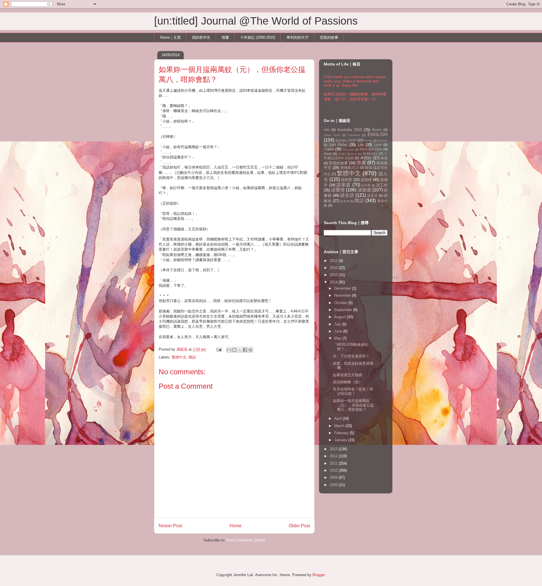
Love (378, 144)
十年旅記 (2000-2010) (257, 37)
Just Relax (338, 145)
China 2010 (332, 135)
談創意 (346, 180)
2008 (334, 485)
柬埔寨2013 (349, 167)
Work (328, 154)
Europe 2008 (346, 140)
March (340, 426)
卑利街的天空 (298, 37)
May (338, 338)
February (342, 433)
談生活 (347, 195)
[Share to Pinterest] (250, 350)
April (338, 418)
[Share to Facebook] (245, 350)
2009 (334, 477)
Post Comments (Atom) (245, 540)
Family (368, 140)
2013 (334, 449)
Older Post (299, 525)
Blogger (318, 575)
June (338, 331)
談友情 (366, 180)
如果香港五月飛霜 (347, 375)
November (343, 295)
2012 (334, 456)
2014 (334, 282)
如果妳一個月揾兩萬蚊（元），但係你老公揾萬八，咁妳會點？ (353, 405)
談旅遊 (364, 189)
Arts (327, 130)
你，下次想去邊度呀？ (351, 356)
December (343, 288)
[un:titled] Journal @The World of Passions (256, 21)
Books (377, 130)
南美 (384, 158)
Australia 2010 (349, 130)
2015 (334, 275)
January (341, 440)
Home (236, 525)
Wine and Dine (371, 149)
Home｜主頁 (170, 37)
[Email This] (229, 350)
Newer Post (170, 525)
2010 (334, 470)
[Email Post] (219, 349)
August (340, 317)
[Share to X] (239, 350)
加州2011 (370, 154)
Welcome (348, 149)
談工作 (382, 185)
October (341, 303)
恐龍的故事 (329, 37)
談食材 (344, 201)
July (338, 324)
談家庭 (343, 184)
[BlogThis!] (234, 350)
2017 (334, 261)
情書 (225, 37)
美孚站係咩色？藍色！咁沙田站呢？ (353, 391)
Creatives (354, 135)
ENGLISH (378, 134)
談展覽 (365, 185)
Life (361, 145)
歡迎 (368, 167)
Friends (383, 140)
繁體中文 (179, 357)
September (343, 310)
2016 (334, 268)
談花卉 (372, 195)
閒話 (192, 357)
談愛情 (338, 189)
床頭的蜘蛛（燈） (347, 382)
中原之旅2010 (347, 154)
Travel (329, 149)
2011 (334, 463)
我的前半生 (201, 37)
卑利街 (366, 158)
